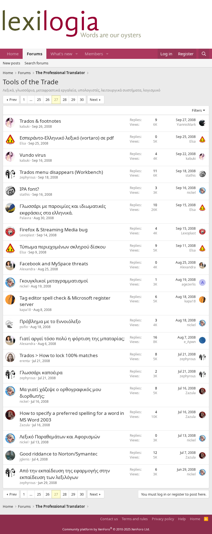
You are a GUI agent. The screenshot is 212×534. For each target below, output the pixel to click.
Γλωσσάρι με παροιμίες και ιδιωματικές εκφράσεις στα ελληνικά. (63, 209)
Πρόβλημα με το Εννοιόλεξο (50, 321)
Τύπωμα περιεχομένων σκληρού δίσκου (62, 247)
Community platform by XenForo (106, 529)
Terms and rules (135, 518)
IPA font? (29, 189)
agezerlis (189, 284)
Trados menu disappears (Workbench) (61, 172)
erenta (25, 360)
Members (94, 53)
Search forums (36, 63)
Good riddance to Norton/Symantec (58, 454)
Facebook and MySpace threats (54, 263)
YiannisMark (186, 124)
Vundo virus (33, 155)
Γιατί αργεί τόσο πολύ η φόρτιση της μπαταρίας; (72, 338)
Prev (13, 99)
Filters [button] (197, 110)
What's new (61, 53)
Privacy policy (163, 518)
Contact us (109, 518)
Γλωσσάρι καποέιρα (41, 372)
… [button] (31, 99)
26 (47, 99)
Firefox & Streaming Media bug (54, 229)
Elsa (23, 143)
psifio (24, 326)
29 (73, 99)
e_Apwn (190, 341)
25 (39, 99)
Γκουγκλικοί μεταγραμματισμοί (54, 281)
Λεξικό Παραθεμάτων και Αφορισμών (60, 436)
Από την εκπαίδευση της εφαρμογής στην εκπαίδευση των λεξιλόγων (65, 473)
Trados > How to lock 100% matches (59, 355)
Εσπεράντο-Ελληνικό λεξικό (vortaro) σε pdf (67, 138)
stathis (191, 175)
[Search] (203, 54)
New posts (11, 63)
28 (65, 99)
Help (182, 518)
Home (12, 53)
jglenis (25, 459)
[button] (77, 54)
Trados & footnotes (40, 121)
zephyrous (28, 177)
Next (94, 99)
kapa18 (25, 309)
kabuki (25, 126)
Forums (34, 53)
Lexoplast (27, 235)
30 (82, 99)
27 (56, 99)
